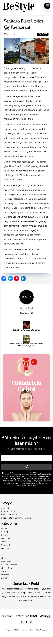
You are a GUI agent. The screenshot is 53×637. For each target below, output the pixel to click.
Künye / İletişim (8, 511)
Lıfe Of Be (5, 538)
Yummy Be (6, 545)
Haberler (5, 575)
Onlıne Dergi (6, 568)
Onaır (3, 558)
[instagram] (22, 622)
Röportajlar (6, 561)
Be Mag (4, 532)
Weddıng (5, 571)
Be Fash (4, 528)
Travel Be (5, 542)
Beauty (4, 535)
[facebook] (27, 622)
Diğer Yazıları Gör (27, 313)
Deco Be (5, 548)
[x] (31, 622)
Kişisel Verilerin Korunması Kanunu (16, 518)
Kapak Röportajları (9, 565)
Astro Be (4, 578)
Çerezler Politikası (9, 514)
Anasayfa (5, 508)
